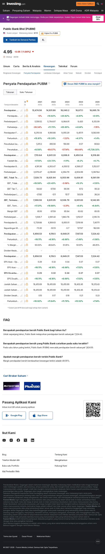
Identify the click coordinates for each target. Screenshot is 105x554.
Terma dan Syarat (10, 536)
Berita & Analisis (31, 66)
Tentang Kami (61, 454)
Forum (74, 66)
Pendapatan (99, 73)
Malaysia (37, 10)
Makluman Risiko (43, 536)
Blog (4, 454)
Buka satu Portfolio (10, 466)
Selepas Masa (61, 10)
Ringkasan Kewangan (12, 73)
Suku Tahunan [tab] (26, 92)
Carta (16, 66)
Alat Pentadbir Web (11, 471)
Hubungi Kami (61, 466)
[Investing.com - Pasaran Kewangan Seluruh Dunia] (16, 3)
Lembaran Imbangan (52, 73)
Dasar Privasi (27, 536)
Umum (6, 66)
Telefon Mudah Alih (11, 460)
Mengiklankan (61, 460)
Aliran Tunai (68, 73)
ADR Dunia (76, 10)
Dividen (88, 73)
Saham (6, 10)
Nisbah (78, 73)
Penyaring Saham (21, 10)
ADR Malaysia (91, 10)
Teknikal (62, 66)
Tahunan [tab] (10, 92)
